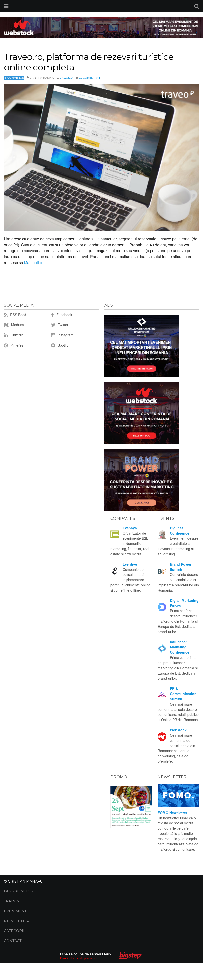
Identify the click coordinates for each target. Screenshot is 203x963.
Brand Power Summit (180, 567)
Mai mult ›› (32, 262)
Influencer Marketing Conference (179, 647)
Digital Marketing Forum (184, 603)
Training (13, 901)
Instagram (65, 334)
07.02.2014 (66, 77)
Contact (12, 941)
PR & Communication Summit (183, 693)
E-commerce (14, 77)
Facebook (63, 314)
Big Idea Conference (179, 530)
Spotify (62, 345)
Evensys (130, 527)
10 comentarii (89, 77)
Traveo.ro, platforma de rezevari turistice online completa (88, 61)
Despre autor (18, 891)
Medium (17, 324)
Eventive (130, 564)
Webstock (178, 729)
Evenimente (16, 911)
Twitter (62, 324)
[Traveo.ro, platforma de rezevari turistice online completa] (101, 157)
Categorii (14, 931)
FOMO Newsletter (172, 812)
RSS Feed (17, 314)
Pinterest (16, 345)
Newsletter (16, 921)
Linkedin (16, 334)
